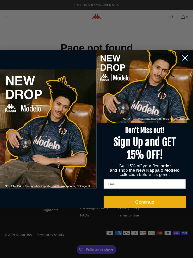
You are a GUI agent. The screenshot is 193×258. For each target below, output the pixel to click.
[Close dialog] (185, 58)
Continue (144, 202)
